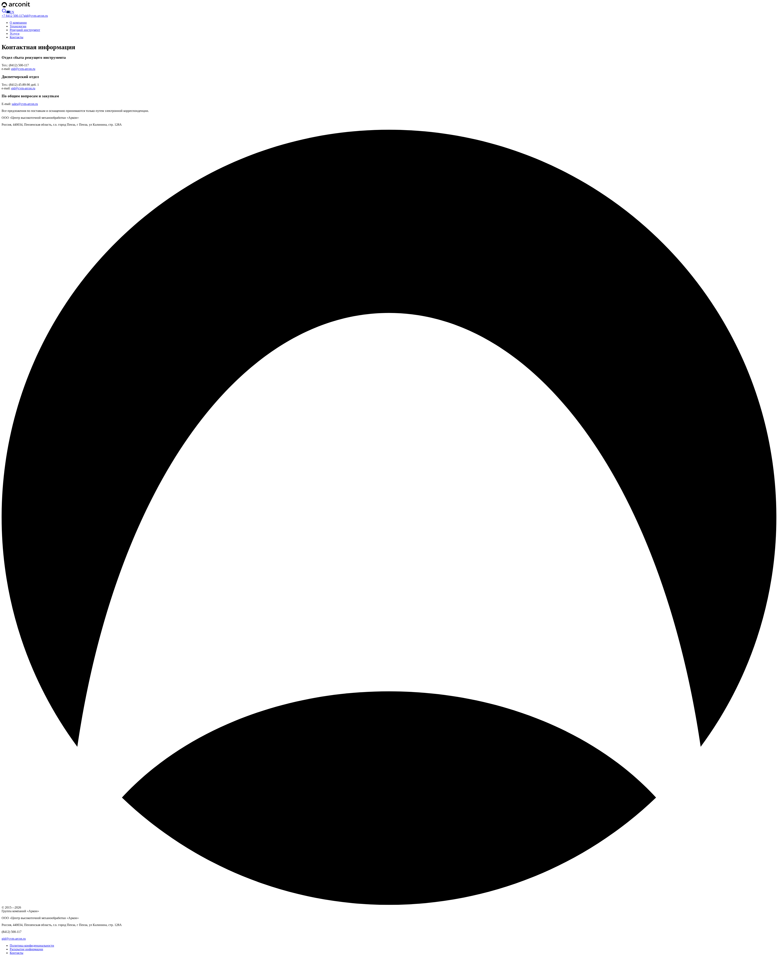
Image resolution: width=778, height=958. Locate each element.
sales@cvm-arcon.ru (25, 104)
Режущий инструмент (25, 30)
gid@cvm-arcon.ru (36, 15)
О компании (18, 22)
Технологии (18, 26)
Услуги (14, 33)
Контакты (16, 37)
